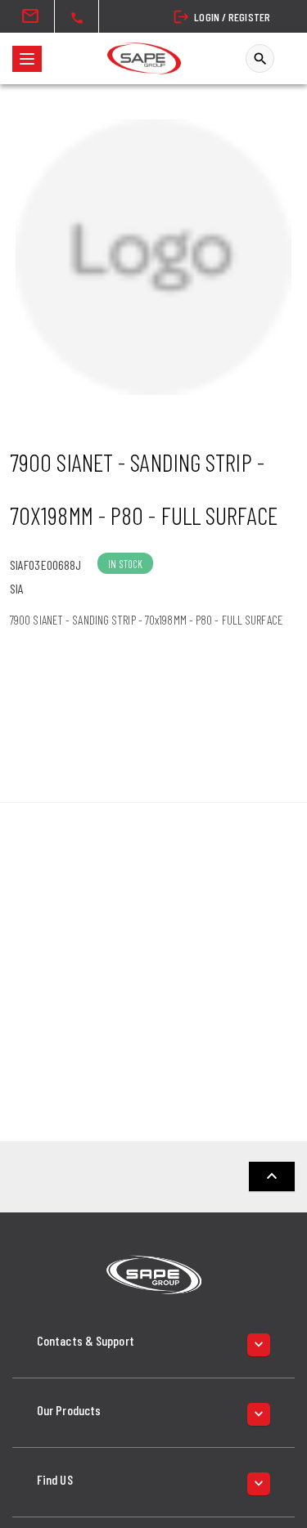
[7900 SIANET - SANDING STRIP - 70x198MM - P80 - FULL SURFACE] (153, 257)
